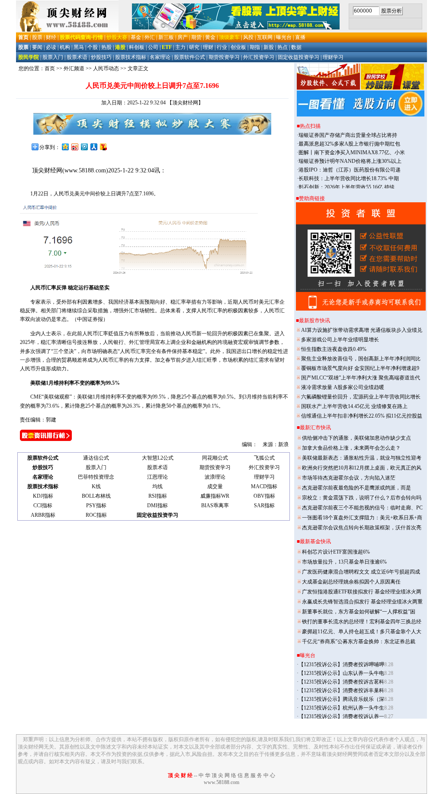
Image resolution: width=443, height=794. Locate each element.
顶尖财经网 (47, 170)
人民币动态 (106, 68)
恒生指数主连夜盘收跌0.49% (333, 349)
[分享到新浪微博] (74, 146)
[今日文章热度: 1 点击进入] (46, 439)
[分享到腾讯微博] (84, 146)
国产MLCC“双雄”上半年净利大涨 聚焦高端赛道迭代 (360, 378)
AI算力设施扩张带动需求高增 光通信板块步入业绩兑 (361, 330)
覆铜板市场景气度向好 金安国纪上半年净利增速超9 (360, 368)
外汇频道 (74, 68)
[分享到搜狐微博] (103, 146)
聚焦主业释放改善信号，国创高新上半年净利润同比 (361, 359)
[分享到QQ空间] (65, 146)
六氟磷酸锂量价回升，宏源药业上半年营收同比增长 (361, 397)
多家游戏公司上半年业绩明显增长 (340, 340)
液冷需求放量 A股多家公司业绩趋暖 (342, 387)
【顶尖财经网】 (185, 103)
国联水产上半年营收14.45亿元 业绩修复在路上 (354, 406)
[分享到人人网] (93, 146)
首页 (50, 68)
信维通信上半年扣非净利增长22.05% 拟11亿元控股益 (361, 416)
